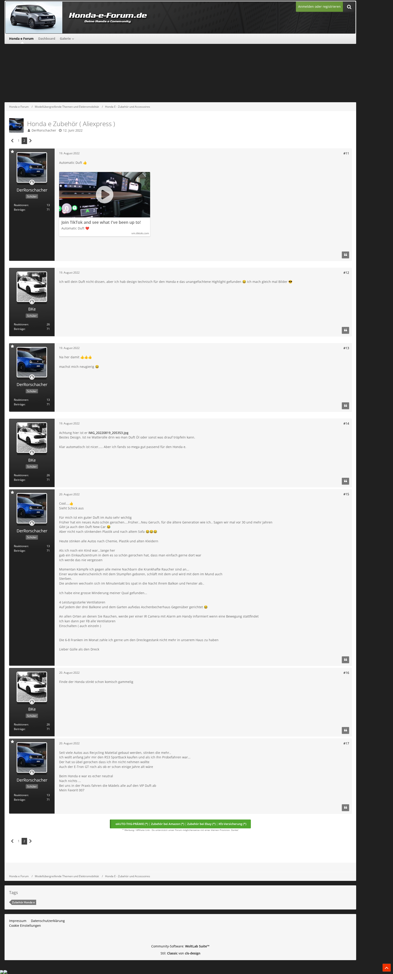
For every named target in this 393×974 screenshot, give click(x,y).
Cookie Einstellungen (25, 925)
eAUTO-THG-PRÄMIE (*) (132, 824)
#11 (346, 153)
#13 (346, 348)
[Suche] (349, 7)
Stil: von (180, 953)
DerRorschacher (44, 130)
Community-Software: (180, 946)
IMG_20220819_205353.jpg (108, 433)
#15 (346, 494)
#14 (346, 423)
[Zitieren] (345, 255)
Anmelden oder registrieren (319, 6)
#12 (346, 272)
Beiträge (19, 210)
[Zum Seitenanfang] (387, 968)
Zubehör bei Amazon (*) (167, 824)
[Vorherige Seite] (12, 140)
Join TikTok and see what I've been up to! (101, 222)
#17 (346, 743)
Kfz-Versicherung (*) (232, 824)
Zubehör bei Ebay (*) (201, 824)
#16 (346, 672)
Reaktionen (21, 205)
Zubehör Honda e (23, 902)
